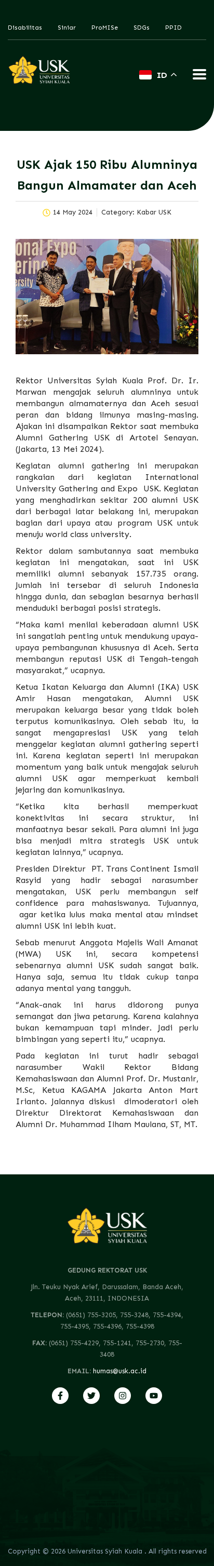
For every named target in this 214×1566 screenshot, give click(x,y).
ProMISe (104, 27)
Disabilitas (25, 27)
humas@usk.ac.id (119, 1371)
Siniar (67, 27)
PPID (173, 27)
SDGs (141, 27)
